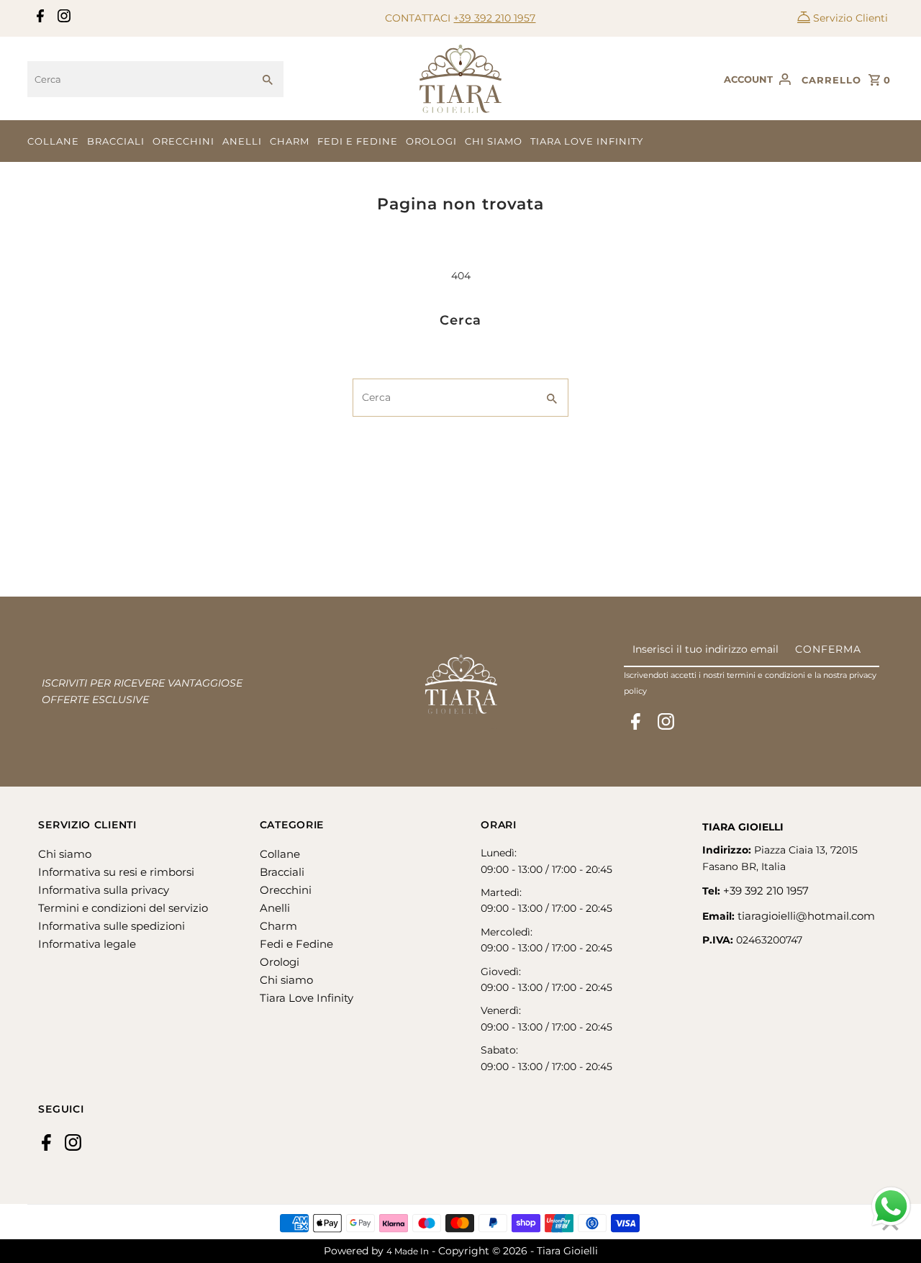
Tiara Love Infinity (586, 141)
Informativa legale (87, 944)
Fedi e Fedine (357, 141)
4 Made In (407, 1251)
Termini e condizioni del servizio (123, 908)
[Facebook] (38, 18)
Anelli (242, 141)
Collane (53, 141)
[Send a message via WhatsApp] (891, 1206)
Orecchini (183, 141)
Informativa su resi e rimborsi (116, 872)
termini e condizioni (766, 675)
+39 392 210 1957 (494, 18)
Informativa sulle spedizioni (111, 926)
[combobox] (139, 79)
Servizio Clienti (850, 18)
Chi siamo (493, 141)
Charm (289, 141)
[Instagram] (62, 18)
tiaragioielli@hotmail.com (806, 916)
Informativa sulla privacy (103, 890)
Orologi (431, 141)
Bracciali (116, 141)
